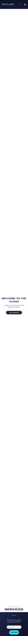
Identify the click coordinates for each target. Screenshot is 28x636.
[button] (20, 4)
